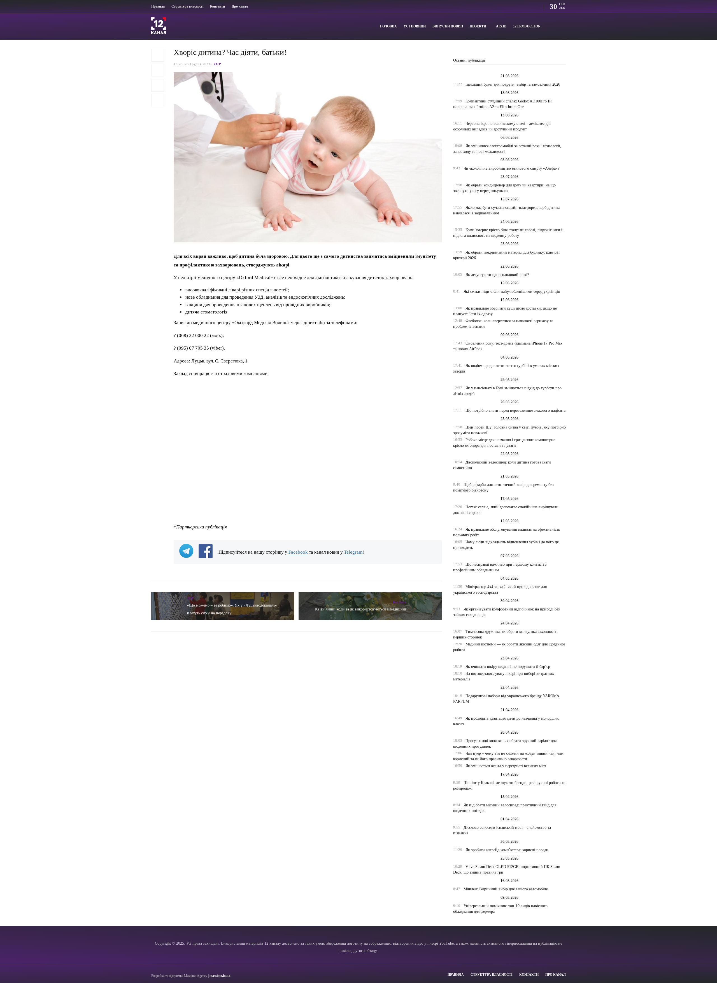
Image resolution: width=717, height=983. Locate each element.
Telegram (353, 552)
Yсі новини (415, 26)
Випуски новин (447, 26)
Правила (158, 6)
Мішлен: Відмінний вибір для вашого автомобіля (506, 889)
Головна (388, 26)
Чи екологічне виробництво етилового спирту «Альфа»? (511, 168)
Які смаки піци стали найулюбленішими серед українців (512, 291)
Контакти (217, 6)
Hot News (399, 602)
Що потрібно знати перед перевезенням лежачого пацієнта (515, 410)
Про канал (240, 6)
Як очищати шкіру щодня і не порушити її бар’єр (507, 666)
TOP (217, 64)
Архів (501, 26)
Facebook (298, 552)
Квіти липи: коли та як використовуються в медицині (360, 609)
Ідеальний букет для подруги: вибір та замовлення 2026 (512, 84)
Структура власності (187, 6)
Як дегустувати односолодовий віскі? (497, 275)
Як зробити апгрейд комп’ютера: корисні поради (506, 850)
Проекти (478, 26)
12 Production (527, 26)
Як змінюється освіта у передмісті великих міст (505, 766)
